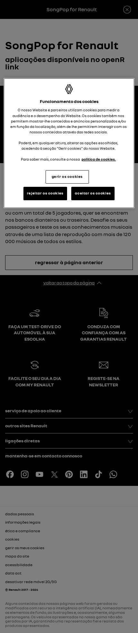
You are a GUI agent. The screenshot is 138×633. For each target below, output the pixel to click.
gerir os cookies (67, 176)
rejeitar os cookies (45, 193)
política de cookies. (99, 159)
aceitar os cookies (93, 193)
